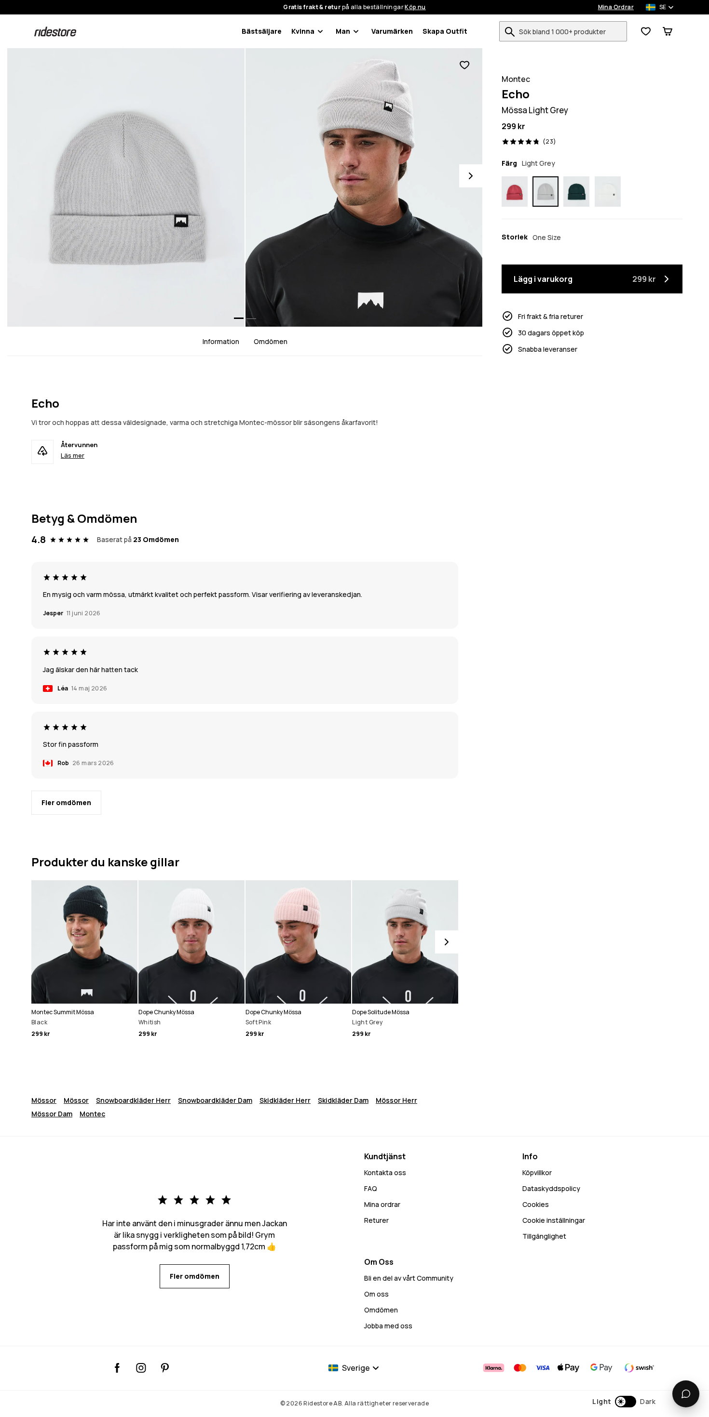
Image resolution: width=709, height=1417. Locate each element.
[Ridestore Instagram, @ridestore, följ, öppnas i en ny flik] (141, 1368)
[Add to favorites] (464, 65)
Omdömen (270, 341)
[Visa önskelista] (645, 31)
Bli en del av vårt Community (408, 1278)
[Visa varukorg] (667, 31)
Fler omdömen (66, 802)
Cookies (535, 1204)
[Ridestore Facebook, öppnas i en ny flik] (117, 1368)
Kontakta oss (385, 1172)
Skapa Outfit (445, 31)
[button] (623, 1401)
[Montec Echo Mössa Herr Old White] (608, 191)
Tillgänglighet (544, 1236)
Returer (376, 1220)
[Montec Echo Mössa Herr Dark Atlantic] (576, 191)
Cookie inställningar (553, 1220)
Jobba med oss (388, 1325)
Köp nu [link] (415, 7)
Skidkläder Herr (285, 1100)
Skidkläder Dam (343, 1100)
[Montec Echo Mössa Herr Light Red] (515, 191)
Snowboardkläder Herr (133, 1100)
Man (343, 31)
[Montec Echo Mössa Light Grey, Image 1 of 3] (126, 187)
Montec (92, 1113)
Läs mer (72, 455)
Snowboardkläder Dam (215, 1100)
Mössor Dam (51, 1113)
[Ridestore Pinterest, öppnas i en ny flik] (165, 1368)
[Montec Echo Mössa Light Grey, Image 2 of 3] (364, 187)
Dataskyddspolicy (551, 1188)
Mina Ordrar (616, 7)
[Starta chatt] (685, 1393)
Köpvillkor (537, 1172)
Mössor (43, 1100)
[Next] (470, 175)
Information (221, 341)
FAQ (370, 1188)
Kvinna (302, 31)
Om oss (376, 1293)
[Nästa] (446, 941)
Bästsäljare (262, 31)
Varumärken (392, 31)
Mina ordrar (382, 1204)
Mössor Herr (396, 1100)
